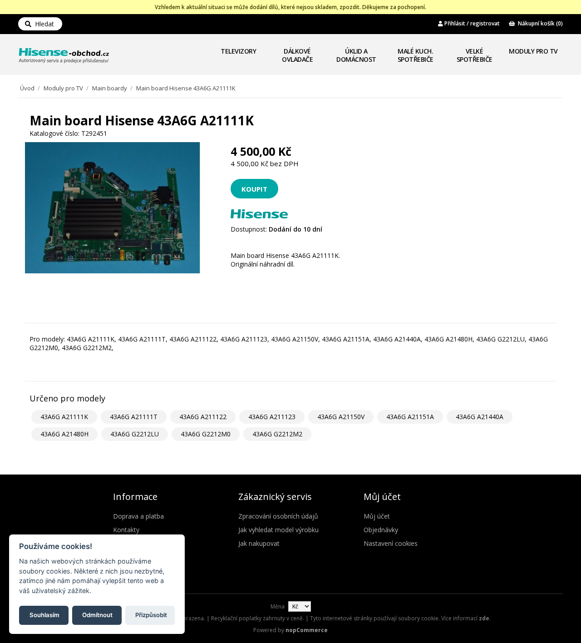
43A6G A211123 (271, 416)
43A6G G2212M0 (206, 434)
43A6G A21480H (64, 434)
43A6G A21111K (64, 416)
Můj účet (377, 516)
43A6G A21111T (134, 416)
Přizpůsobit (151, 614)
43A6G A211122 (202, 416)
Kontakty (126, 529)
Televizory (238, 51)
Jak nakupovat (259, 543)
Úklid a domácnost (356, 55)
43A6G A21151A (410, 416)
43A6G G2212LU (134, 434)
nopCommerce (307, 630)
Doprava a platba (138, 516)
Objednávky (381, 529)
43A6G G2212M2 (277, 434)
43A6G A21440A (479, 416)
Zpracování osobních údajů (278, 516)
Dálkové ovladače (297, 55)
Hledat (42, 24)
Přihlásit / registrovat (471, 23)
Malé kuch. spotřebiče (415, 55)
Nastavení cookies (391, 543)
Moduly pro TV (533, 51)
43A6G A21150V (340, 416)
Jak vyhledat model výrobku (278, 529)
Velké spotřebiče (474, 55)
